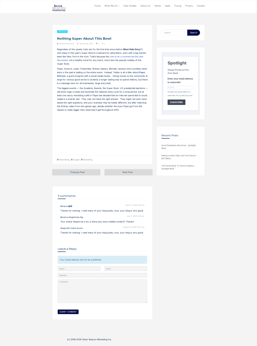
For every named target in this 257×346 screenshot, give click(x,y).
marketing (87, 159)
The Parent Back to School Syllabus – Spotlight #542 (178, 167)
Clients (157, 5)
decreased (62, 60)
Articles (62, 32)
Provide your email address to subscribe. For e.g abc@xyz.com (180, 93)
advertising (64, 159)
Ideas (167, 5)
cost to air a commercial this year (126, 56)
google (76, 159)
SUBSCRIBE (176, 102)
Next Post (127, 172)
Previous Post (77, 172)
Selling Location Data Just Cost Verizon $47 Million (178, 157)
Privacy (189, 5)
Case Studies (129, 5)
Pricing (177, 5)
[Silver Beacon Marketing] (59, 8)
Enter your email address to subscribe (180, 80)
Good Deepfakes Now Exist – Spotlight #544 (178, 146)
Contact (201, 5)
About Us (145, 5)
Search (193, 32)
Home (97, 5)
